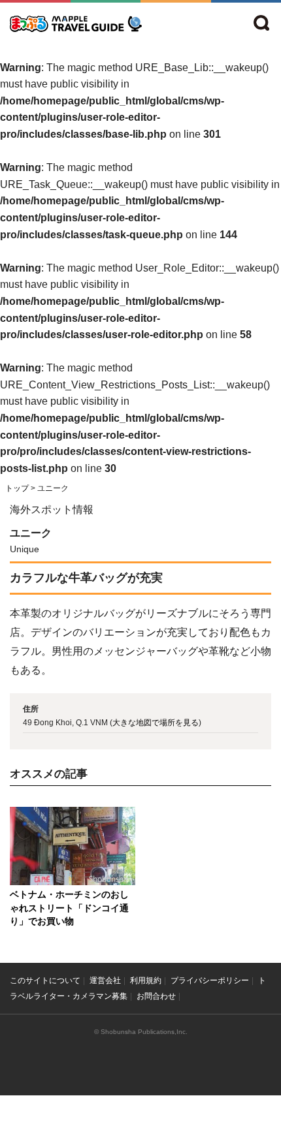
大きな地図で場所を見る (155, 722)
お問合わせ (156, 996)
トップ (17, 488)
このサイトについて (45, 980)
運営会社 (105, 980)
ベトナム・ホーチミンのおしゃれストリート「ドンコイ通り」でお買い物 (69, 908)
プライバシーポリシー (210, 980)
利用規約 (145, 980)
